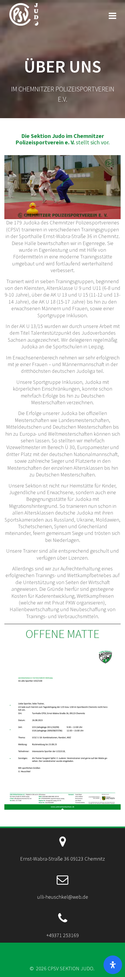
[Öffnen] (112, 964)
